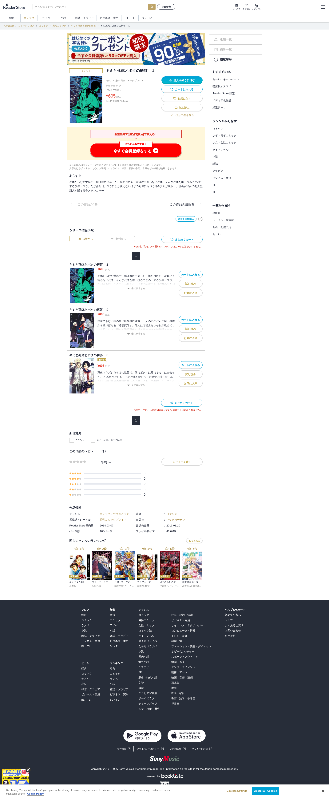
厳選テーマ (219, 107)
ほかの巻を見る (185, 115)
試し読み (184, 107)
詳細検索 (166, 7)
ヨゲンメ (80, 440)
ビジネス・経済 (221, 177)
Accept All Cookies (265, 790)
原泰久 (72, 586)
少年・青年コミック (224, 135)
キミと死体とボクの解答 (83, 25)
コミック (43, 25)
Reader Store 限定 (223, 93)
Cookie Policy (35, 793)
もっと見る (194, 540)
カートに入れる (184, 89)
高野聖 (185, 586)
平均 (104, 462)
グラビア (217, 170)
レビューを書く (114, 89)
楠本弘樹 (119, 586)
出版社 (216, 213)
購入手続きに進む (184, 80)
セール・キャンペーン (225, 79)
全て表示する (138, 288)
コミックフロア (26, 25)
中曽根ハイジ (166, 586)
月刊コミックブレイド (132, 80)
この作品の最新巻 (182, 204)
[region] (164, 791)
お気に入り (184, 98)
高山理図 (194, 586)
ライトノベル (220, 149)
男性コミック (59, 25)
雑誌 (215, 163)
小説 (215, 156)
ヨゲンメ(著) (112, 80)
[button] (202, 749)
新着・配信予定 (221, 227)
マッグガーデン (175, 519)
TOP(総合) (8, 25)
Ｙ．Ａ (128, 586)
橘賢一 (148, 586)
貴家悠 (140, 586)
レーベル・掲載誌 (223, 220)
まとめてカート (184, 239)
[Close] (323, 791)
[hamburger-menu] (323, 6)
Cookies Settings (237, 790)
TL (214, 191)
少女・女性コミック (224, 142)
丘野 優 (178, 586)
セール (216, 234)
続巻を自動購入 (186, 219)
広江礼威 (96, 586)
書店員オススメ (221, 86)
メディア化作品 (221, 100)
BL (214, 184)
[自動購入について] (200, 219)
